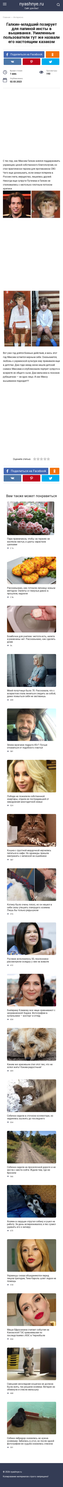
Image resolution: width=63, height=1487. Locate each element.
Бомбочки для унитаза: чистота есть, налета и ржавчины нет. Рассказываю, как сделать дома (31, 639)
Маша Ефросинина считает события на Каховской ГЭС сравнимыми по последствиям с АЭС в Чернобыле (28, 1332)
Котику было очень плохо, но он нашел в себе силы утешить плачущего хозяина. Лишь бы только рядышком (29, 907)
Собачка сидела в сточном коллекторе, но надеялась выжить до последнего (30, 1117)
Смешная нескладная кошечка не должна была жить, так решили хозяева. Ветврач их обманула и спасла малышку (31, 1386)
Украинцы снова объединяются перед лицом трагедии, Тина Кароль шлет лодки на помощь (31, 1278)
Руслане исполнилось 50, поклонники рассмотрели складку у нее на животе (28, 960)
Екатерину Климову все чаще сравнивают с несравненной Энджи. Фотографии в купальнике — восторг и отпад (31, 1013)
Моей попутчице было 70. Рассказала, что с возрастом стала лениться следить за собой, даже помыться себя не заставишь (31, 693)
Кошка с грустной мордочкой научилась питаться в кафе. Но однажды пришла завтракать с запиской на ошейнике (29, 853)
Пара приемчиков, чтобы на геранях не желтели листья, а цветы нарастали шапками (28, 541)
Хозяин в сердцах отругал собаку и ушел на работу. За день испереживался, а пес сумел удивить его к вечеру (31, 1224)
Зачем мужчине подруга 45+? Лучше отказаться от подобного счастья (27, 746)
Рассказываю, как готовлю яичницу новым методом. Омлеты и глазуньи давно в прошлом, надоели (31, 590)
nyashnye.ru (31, 4)
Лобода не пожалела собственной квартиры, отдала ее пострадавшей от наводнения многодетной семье (28, 799)
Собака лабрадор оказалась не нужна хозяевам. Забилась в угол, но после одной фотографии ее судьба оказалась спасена (30, 1441)
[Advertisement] (31, 124)
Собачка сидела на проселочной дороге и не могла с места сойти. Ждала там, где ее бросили (31, 1170)
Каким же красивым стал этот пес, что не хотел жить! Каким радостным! (30, 1066)
